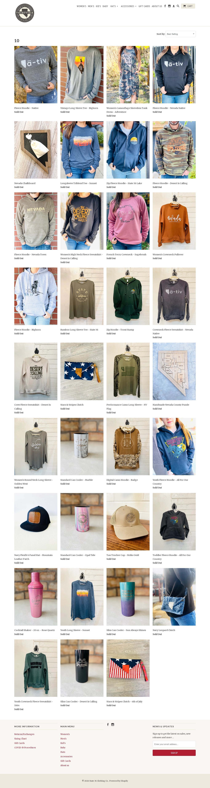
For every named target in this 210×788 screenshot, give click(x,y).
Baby (105, 6)
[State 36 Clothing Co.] (25, 13)
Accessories (129, 6)
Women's (81, 6)
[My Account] (173, 6)
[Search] (178, 6)
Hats (114, 6)
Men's (91, 6)
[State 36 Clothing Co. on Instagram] (169, 6)
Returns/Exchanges (24, 734)
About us (157, 6)
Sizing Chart (20, 738)
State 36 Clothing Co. (98, 781)
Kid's (98, 6)
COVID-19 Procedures (25, 747)
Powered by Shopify (118, 781)
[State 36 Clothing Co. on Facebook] (165, 6)
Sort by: (161, 34)
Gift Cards (144, 6)
